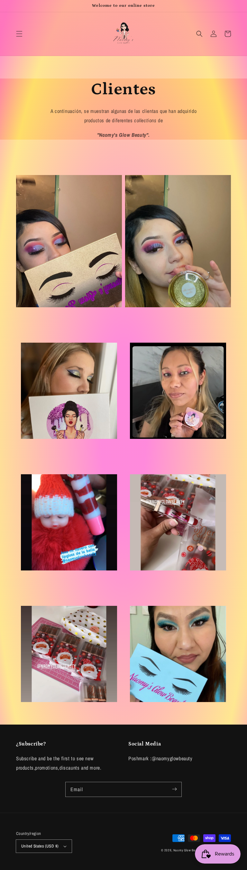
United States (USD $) (40, 846)
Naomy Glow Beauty (187, 850)
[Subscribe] (174, 789)
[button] (19, 34)
